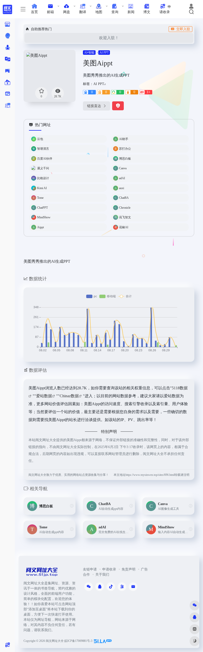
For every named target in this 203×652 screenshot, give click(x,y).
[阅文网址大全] (42, 573)
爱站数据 (44, 396)
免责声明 (128, 569)
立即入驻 (183, 29)
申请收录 (109, 569)
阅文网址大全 (55, 641)
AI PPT (104, 52)
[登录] (191, 7)
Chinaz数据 (69, 396)
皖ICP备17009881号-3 (78, 641)
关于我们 (102, 574)
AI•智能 (89, 52)
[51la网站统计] (103, 641)
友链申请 (90, 569)
